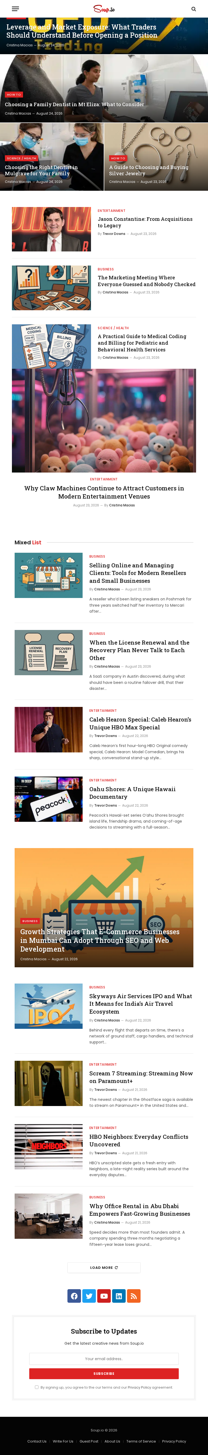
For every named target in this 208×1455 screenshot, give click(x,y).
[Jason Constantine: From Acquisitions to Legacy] (51, 229)
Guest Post (89, 1441)
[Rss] (134, 1296)
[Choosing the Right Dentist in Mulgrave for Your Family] (52, 157)
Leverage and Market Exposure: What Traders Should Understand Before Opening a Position (82, 31)
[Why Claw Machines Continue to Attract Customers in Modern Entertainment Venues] (104, 421)
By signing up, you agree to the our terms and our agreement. (106, 1387)
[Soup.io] (104, 9)
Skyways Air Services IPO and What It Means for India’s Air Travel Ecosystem (140, 1003)
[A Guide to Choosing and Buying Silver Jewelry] (156, 157)
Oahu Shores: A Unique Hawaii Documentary (132, 793)
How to (14, 94)
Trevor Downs (114, 233)
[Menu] (15, 9)
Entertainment (111, 210)
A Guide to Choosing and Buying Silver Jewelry (148, 170)
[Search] (193, 9)
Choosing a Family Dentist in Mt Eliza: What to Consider (74, 104)
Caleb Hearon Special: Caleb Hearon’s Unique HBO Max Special (140, 723)
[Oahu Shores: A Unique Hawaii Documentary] (49, 799)
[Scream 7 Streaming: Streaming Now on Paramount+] (49, 1083)
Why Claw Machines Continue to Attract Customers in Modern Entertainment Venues (104, 492)
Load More (101, 1267)
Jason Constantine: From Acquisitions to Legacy (145, 222)
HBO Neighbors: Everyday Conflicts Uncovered (138, 1140)
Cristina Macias (19, 45)
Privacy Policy (139, 1387)
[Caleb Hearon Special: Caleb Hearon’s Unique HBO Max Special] (49, 729)
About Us (112, 1441)
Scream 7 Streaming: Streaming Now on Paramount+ (141, 1077)
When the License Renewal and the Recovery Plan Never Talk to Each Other (139, 650)
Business (106, 269)
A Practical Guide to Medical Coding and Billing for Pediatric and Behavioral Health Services (142, 343)
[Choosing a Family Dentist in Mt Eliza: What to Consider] (104, 88)
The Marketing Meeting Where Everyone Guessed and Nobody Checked (147, 280)
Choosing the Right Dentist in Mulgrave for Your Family (41, 170)
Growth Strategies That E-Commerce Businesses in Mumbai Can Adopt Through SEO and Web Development (100, 940)
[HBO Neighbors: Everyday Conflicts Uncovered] (49, 1146)
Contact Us (37, 1441)
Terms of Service (141, 1441)
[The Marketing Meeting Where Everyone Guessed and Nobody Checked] (51, 288)
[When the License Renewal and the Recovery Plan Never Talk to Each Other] (49, 652)
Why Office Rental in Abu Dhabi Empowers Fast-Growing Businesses (139, 1210)
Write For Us (63, 1441)
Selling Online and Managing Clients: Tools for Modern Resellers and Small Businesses (137, 572)
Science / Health (21, 158)
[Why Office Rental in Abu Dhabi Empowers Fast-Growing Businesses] (49, 1216)
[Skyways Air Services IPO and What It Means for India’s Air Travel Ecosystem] (49, 1006)
